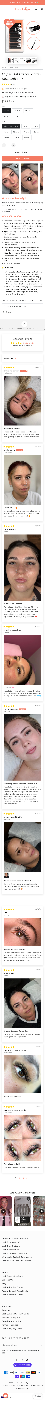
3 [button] (23, 1178)
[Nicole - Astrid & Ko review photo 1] (22, 847)
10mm (17, 132)
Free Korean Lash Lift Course (16, 1261)
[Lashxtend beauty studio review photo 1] (22, 1074)
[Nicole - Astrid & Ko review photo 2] (6, 875)
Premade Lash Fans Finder (15, 1291)
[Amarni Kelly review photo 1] (22, 1003)
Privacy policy (22, 1385)
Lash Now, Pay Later (12, 1329)
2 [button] (19, 1178)
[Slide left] (4, 3)
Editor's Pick (13, 68)
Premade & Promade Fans (15, 1239)
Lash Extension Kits (11, 1242)
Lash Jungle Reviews (12, 1276)
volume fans (36, 250)
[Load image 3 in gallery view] (22, 60)
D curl (29, 111)
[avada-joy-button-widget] (5, 1395)
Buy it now (22, 158)
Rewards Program (11, 1317)
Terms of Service (10, 1325)
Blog (4, 1284)
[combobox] (22, 1397)
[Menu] (3, 9)
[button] (36, 9)
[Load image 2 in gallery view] (16, 60)
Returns (6, 1310)
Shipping (6, 1306)
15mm (28, 138)
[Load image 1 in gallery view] (11, 60)
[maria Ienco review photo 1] (22, 480)
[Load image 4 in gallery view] (28, 60)
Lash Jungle (18, 1383)
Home (4, 68)
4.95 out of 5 (28, 343)
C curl (7, 111)
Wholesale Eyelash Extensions (17, 1257)
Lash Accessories (10, 1250)
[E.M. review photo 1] (22, 932)
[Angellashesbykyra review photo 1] (22, 660)
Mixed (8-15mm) (10, 126)
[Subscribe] (42, 1345)
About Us (6, 1272)
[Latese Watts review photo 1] (22, 567)
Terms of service (36, 1385)
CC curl (18, 111)
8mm (36, 126)
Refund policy (10, 1385)
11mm (27, 132)
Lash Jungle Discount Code (15, 1314)
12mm (37, 132)
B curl (7, 117)
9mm (6, 132)
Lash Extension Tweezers (14, 1253)
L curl (17, 117)
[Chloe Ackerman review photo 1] (22, 401)
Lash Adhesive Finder (12, 1287)
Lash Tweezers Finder (12, 1295)
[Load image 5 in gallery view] (34, 60)
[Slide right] (41, 3)
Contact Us (7, 1280)
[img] (9, 367)
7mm (26, 126)
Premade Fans (28, 277)
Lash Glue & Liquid (11, 1246)
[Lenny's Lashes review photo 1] (22, 747)
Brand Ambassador (11, 1321)
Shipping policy (24, 1388)
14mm (17, 138)
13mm (7, 138)
